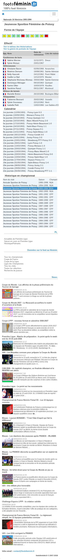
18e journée (8, 160)
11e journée (8, 140)
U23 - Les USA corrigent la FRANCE (17, 533)
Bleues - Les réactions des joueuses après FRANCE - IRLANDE (29, 436)
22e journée (8, 171)
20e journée (8, 165)
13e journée (8, 146)
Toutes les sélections (12, 268)
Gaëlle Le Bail (13, 77)
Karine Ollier (12, 86)
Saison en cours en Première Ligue (18, 241)
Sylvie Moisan (13, 63)
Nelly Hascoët (13, 74)
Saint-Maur (32, 126)
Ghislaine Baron (14, 69)
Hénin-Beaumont (40, 123)
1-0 (50, 123)
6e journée (8, 126)
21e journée (8, 168)
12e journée (8, 143)
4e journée (8, 121)
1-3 (43, 146)
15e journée (8, 151)
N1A (51, 182)
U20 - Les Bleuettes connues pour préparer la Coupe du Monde (29, 352)
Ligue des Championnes (14, 264)
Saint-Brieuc (38, 132)
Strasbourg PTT (35, 140)
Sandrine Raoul (14, 88)
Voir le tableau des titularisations (17, 47)
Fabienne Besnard (15, 99)
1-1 (45, 126)
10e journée (8, 135)
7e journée (8, 129)
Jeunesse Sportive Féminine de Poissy (20, 185)
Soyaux (36, 129)
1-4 (47, 162)
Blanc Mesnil (32, 121)
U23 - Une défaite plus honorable (16, 486)
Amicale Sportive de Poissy (15, 182)
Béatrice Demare (14, 71)
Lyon (36, 112)
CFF (51, 194)
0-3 (40, 112)
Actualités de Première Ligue (15, 239)
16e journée (8, 154)
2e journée (8, 115)
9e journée (8, 137)
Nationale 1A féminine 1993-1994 (17, 20)
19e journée (8, 162)
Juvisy (29, 137)
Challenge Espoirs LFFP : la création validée (21, 502)
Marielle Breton (14, 94)
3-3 (50, 140)
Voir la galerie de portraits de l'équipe (19, 49)
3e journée (8, 118)
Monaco (30, 115)
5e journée (8, 123)
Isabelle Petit (13, 105)
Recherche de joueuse (13, 271)
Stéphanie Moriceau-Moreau (20, 80)
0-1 (41, 129)
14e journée (8, 148)
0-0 (51, 154)
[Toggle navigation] (54, 14)
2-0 (42, 115)
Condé (37, 135)
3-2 (42, 118)
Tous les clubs (10, 266)
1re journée (8, 112)
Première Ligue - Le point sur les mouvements (22, 386)
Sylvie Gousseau (14, 102)
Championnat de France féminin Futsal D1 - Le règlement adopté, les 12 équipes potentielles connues (26, 516)
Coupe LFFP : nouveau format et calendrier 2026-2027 (25, 321)
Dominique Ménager (16, 83)
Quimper (37, 118)
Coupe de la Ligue (11, 261)
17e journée (8, 157)
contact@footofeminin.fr (23, 551)
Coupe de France (11, 259)
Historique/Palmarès (12, 243)
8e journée (8, 132)
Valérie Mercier (14, 60)
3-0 (42, 135)
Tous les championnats (13, 257)
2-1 (42, 160)
